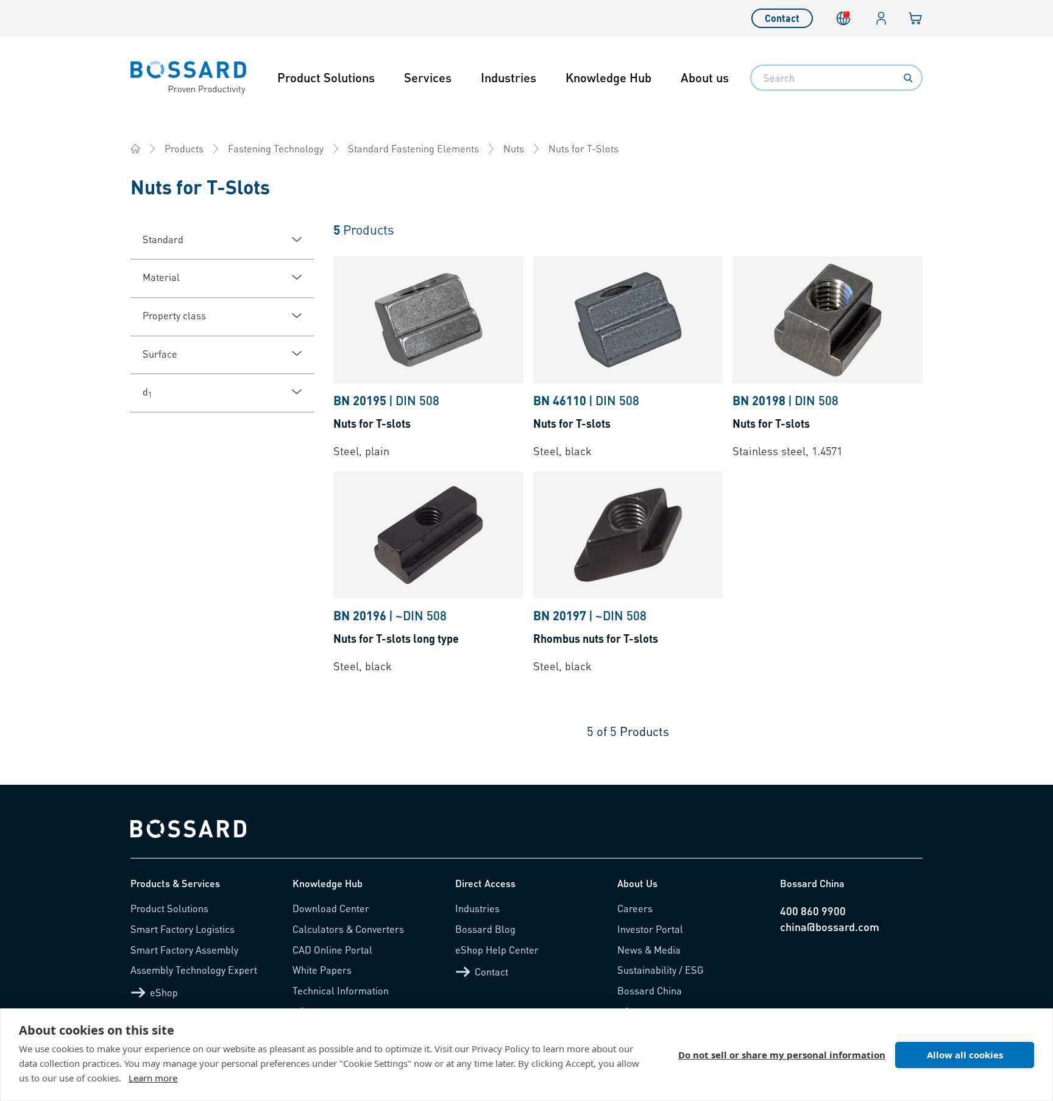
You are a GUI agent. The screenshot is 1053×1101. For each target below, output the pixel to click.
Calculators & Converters (348, 928)
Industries (508, 77)
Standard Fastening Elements (413, 148)
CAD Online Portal (332, 949)
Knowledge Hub (608, 77)
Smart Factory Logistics (182, 928)
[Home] (135, 149)
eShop (164, 992)
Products (184, 148)
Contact (782, 18)
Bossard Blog (485, 928)
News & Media (649, 949)
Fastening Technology (276, 148)
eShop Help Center (497, 949)
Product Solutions (326, 77)
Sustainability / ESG (660, 969)
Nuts (513, 148)
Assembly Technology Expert (193, 969)
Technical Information (340, 990)
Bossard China (649, 990)
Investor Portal (650, 928)
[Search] (908, 78)
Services (428, 77)
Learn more (153, 1078)
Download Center (330, 908)
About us (705, 77)
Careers (635, 908)
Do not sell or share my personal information (781, 1055)
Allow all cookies (965, 1055)
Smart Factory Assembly (184, 949)
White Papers (322, 969)
